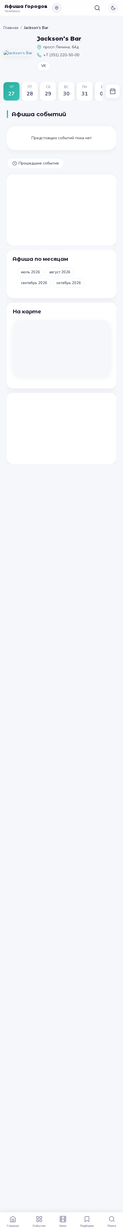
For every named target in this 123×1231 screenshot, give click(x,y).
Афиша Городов (26, 6)
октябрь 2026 (68, 283)
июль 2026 (30, 272)
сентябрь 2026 (34, 283)
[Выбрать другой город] (56, 8)
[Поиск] (97, 8)
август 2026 (59, 272)
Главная (10, 27)
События (39, 1226)
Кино (62, 1226)
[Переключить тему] (113, 8)
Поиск (112, 1226)
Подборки (87, 1226)
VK (43, 65)
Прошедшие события (39, 163)
